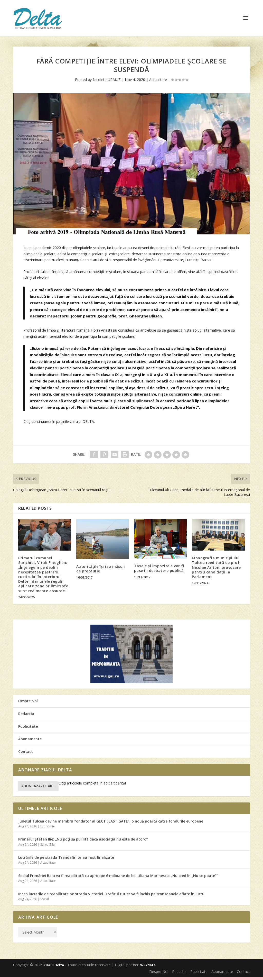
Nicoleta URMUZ (107, 79)
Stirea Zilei (47, 844)
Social (44, 899)
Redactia (26, 713)
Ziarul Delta (53, 965)
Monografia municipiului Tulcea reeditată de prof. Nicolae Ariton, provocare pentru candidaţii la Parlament (216, 567)
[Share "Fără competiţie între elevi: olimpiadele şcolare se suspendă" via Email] (114, 454)
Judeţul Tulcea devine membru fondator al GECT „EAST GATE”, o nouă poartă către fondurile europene (110, 821)
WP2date (148, 965)
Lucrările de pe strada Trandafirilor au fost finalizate (66, 857)
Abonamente (30, 738)
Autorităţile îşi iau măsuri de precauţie (101, 568)
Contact (25, 751)
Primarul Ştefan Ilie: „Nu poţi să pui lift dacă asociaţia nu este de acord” (83, 839)
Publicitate (28, 726)
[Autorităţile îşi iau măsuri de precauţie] (102, 539)
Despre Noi (28, 700)
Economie (47, 826)
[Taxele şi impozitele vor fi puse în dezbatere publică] (160, 539)
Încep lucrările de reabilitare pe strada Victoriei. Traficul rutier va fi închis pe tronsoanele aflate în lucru (111, 893)
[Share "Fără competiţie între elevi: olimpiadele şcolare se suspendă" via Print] (125, 454)
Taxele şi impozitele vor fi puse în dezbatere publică (159, 568)
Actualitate (158, 79)
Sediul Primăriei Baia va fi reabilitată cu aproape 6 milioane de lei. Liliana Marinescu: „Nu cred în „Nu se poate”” (118, 875)
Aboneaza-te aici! (38, 785)
